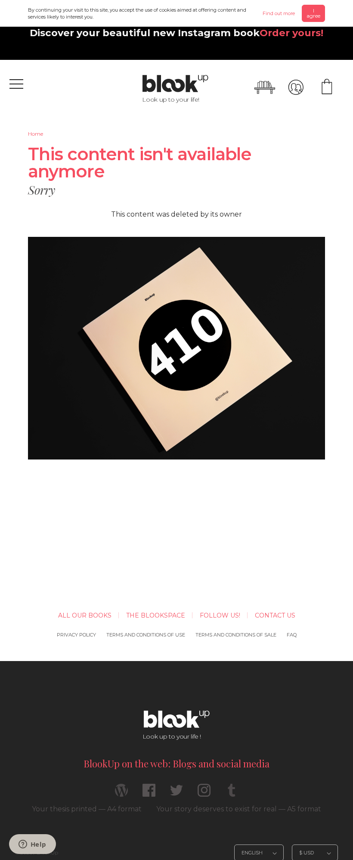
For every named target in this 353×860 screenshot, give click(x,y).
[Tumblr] (231, 794)
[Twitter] (176, 794)
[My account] (295, 87)
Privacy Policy (76, 635)
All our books (84, 615)
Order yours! (291, 33)
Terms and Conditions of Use (145, 635)
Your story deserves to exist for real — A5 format (238, 809)
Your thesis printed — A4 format (87, 809)
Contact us (275, 615)
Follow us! (220, 615)
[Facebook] (148, 794)
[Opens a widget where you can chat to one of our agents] (32, 845)
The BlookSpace (155, 615)
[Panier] (326, 87)
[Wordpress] (121, 794)
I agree (313, 13)
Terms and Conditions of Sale (235, 635)
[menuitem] (35, 134)
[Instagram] (204, 794)
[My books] (264, 87)
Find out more (279, 13)
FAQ (292, 635)
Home (35, 133)
